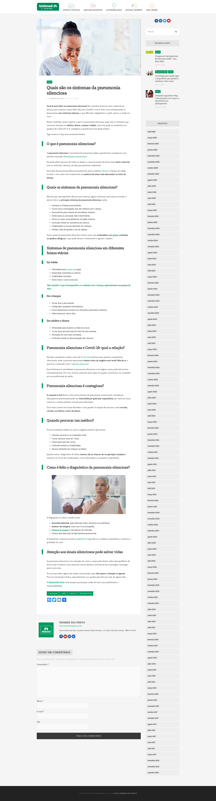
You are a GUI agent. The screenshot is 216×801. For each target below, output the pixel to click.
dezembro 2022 (154, 367)
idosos (105, 171)
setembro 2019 (153, 603)
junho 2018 (152, 670)
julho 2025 (152, 186)
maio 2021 (152, 482)
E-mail (40, 711)
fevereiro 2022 (153, 428)
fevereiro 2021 (153, 500)
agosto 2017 (152, 724)
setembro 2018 (153, 652)
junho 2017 (152, 736)
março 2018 (152, 688)
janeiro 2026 (152, 150)
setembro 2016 (153, 773)
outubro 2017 (152, 712)
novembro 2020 (154, 519)
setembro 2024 (153, 247)
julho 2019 (152, 609)
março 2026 (152, 138)
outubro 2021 (153, 452)
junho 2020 (152, 549)
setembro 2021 (153, 458)
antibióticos (81, 539)
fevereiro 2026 (153, 144)
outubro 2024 (153, 240)
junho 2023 (152, 331)
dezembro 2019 (153, 585)
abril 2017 (151, 748)
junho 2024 (152, 259)
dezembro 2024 (154, 228)
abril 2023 (151, 343)
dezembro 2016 (153, 760)
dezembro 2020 (154, 513)
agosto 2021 (152, 464)
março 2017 (152, 754)
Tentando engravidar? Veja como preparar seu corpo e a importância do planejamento (167, 99)
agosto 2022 (152, 392)
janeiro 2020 (152, 579)
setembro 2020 (153, 531)
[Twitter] (164, 21)
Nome (40, 701)
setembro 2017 (153, 718)
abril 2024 (151, 271)
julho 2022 (152, 398)
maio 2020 (152, 555)
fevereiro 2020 (153, 573)
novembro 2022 (154, 373)
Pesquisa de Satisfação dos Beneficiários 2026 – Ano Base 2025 (166, 59)
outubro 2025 (153, 168)
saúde (64, 593)
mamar (69, 269)
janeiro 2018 (152, 700)
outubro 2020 (153, 525)
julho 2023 (152, 325)
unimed (72, 593)
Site (38, 722)
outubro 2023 (153, 307)
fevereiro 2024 (153, 283)
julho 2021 (152, 470)
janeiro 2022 (152, 434)
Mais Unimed (152, 10)
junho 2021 (152, 476)
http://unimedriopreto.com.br (70, 626)
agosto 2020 (152, 537)
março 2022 (152, 422)
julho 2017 (151, 730)
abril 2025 (151, 204)
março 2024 (152, 277)
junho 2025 (152, 192)
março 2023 (152, 349)
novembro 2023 (153, 301)
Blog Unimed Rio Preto (125, 793)
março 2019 (152, 634)
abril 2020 (151, 561)
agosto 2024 (152, 253)
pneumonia (54, 593)
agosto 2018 (152, 658)
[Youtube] (169, 21)
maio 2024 (152, 265)
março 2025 (152, 210)
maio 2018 (152, 676)
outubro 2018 (153, 646)
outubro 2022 (153, 380)
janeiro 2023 (152, 361)
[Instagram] (160, 21)
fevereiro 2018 (153, 694)
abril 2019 (151, 627)
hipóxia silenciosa (80, 364)
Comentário (43, 664)
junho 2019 (152, 615)
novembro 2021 (153, 446)
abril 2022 (151, 416)
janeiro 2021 (152, 507)
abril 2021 (151, 488)
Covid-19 (85, 357)
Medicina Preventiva (93, 10)
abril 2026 (151, 132)
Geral (49, 82)
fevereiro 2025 (153, 216)
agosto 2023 (152, 319)
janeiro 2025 (152, 222)
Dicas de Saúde (161, 72)
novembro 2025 (154, 162)
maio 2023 (152, 337)
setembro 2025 (153, 174)
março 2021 (152, 494)
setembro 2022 (153, 386)
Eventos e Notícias (71, 10)
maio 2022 (152, 410)
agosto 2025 (152, 180)
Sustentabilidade (114, 10)
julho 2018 (152, 664)
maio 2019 (152, 621)
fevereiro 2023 (153, 355)
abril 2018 (151, 682)
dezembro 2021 (153, 440)
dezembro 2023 (153, 295)
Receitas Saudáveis (134, 10)
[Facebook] (156, 21)
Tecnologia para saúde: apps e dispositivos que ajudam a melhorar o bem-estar (167, 78)
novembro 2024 (154, 234)
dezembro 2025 (154, 156)
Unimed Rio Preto (57, 98)
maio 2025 (152, 198)
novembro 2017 (153, 706)
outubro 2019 (153, 597)
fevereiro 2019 (153, 640)
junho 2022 (152, 404)
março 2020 (152, 567)
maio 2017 (151, 742)
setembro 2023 (153, 313)
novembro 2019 (153, 591)
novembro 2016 (153, 767)
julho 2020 (152, 543)
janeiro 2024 (152, 289)
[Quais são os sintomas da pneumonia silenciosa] (89, 47)
